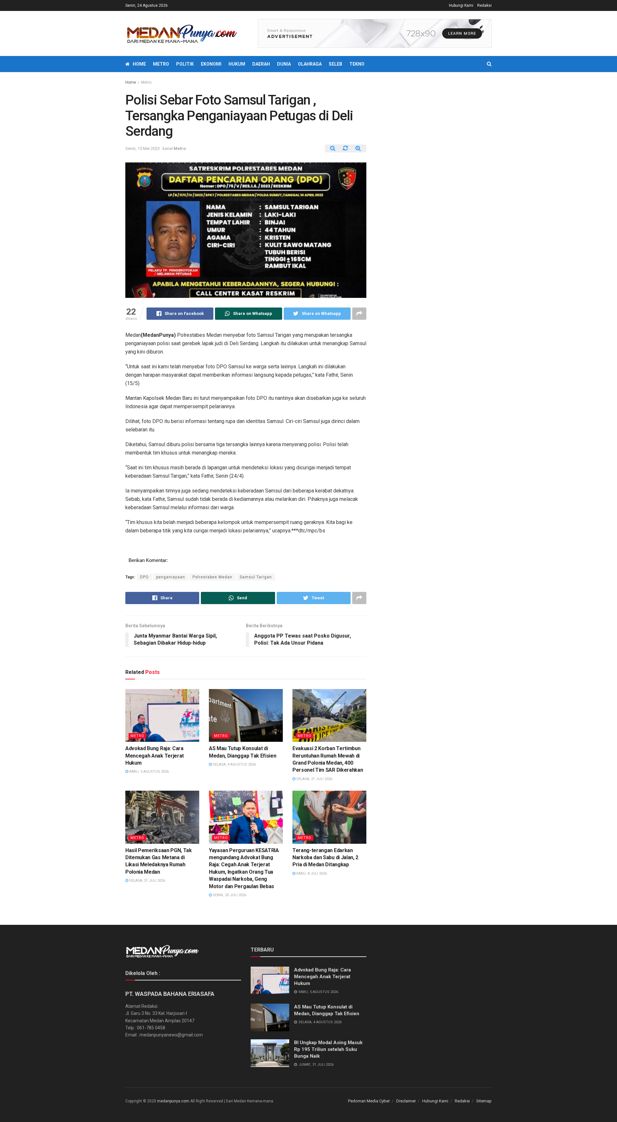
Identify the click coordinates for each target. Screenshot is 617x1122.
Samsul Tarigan (256, 577)
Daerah (261, 64)
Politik (185, 64)
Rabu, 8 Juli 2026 (311, 873)
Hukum (236, 64)
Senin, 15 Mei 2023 (142, 148)
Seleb (335, 64)
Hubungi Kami (461, 5)
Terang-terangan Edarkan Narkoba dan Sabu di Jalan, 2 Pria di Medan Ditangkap (325, 857)
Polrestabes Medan (212, 577)
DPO (144, 577)
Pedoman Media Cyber (369, 1101)
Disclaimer (406, 1101)
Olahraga (310, 64)
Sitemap (484, 1101)
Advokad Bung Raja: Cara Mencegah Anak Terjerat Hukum (154, 755)
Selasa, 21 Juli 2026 (313, 779)
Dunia (284, 64)
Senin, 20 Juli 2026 (229, 895)
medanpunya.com (173, 1101)
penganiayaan (170, 577)
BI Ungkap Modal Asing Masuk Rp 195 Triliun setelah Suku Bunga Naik (328, 1049)
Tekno (356, 64)
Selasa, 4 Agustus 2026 (234, 764)
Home (139, 64)
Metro (161, 64)
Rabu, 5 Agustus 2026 (148, 771)
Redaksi (484, 5)
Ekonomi (211, 64)
